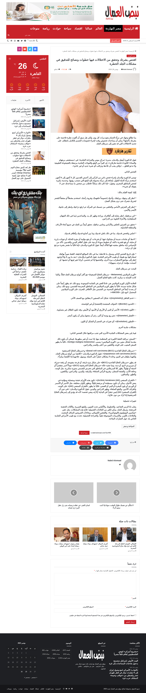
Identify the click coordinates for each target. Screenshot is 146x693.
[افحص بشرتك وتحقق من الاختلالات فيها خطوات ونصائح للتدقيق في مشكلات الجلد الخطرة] (38, 155)
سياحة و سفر (128, 426)
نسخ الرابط (84, 433)
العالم (99, 28)
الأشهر (41, 100)
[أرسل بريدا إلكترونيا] (122, 69)
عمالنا (88, 28)
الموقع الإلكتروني (88, 607)
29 (26, 672)
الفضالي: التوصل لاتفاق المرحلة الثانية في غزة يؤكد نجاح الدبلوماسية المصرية (124, 546)
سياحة (67, 28)
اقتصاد (78, 28)
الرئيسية (129, 28)
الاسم (134, 598)
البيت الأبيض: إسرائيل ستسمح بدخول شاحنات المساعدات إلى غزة (21, 123)
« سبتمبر (34, 677)
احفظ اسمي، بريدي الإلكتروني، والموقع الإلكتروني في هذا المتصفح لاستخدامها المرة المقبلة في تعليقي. (101, 615)
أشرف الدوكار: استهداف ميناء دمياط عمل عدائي (19, 298)
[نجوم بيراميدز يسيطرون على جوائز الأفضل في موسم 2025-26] (36, 261)
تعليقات (13, 100)
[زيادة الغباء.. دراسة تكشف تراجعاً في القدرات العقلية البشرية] (18, 261)
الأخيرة (27, 100)
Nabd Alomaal (127, 69)
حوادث (57, 28)
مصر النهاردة (113, 28)
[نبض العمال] (121, 12)
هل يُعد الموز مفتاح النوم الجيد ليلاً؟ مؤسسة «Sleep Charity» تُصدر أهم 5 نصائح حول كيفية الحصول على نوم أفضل (21, 172)
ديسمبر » (27, 677)
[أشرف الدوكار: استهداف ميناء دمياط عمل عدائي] (95, 534)
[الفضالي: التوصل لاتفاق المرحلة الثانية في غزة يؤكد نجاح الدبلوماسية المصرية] (123, 534)
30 (21, 672)
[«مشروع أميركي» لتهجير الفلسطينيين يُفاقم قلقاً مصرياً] (38, 111)
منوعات (34, 28)
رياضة (46, 28)
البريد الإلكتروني (130, 607)
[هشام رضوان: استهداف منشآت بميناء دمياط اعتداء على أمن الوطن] (66, 534)
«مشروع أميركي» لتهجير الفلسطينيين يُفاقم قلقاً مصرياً (21, 111)
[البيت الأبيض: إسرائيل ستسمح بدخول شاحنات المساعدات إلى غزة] (38, 123)
